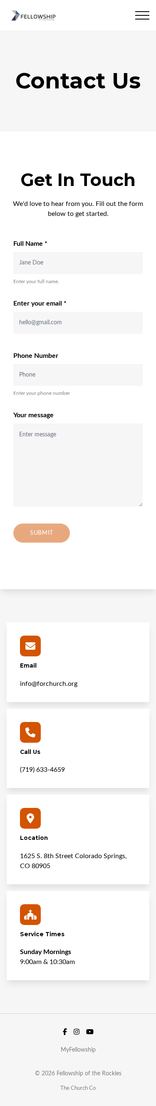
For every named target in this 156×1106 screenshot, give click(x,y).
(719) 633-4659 (42, 769)
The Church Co (78, 1088)
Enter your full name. (36, 281)
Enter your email (40, 303)
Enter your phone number (41, 393)
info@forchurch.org (48, 683)
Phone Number (35, 355)
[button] (142, 15)
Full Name (30, 243)
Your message (33, 415)
